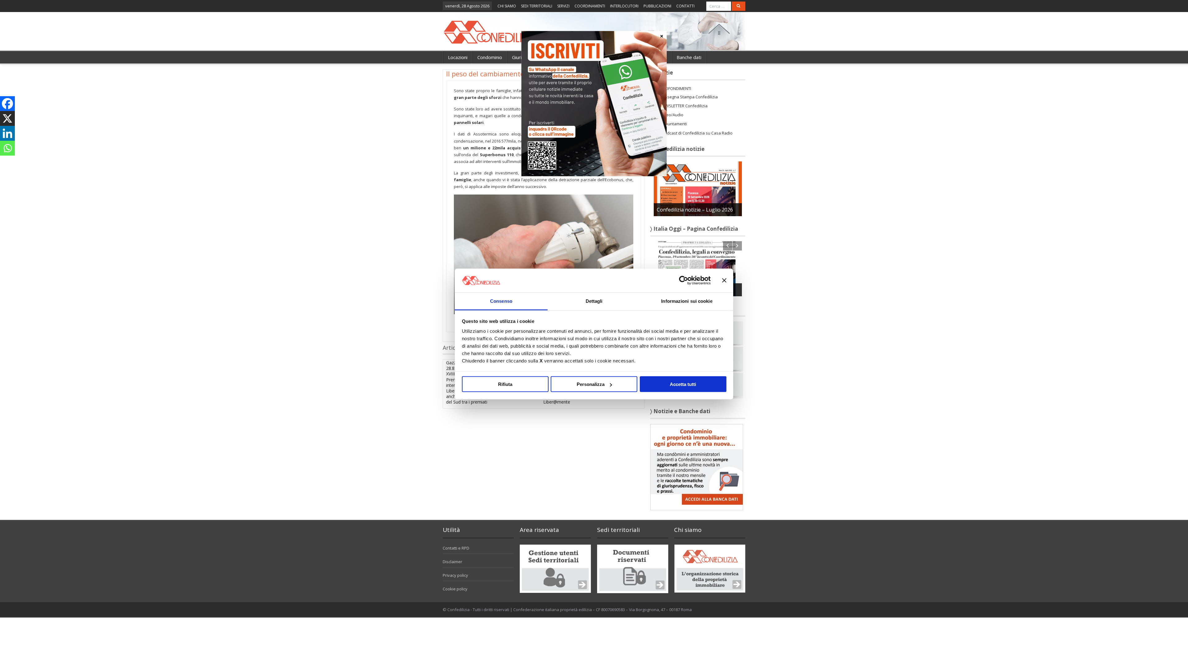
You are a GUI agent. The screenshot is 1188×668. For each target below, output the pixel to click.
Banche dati (689, 57)
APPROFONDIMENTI (673, 88)
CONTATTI (685, 6)
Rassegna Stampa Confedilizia (689, 97)
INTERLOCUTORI (624, 6)
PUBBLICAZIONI (657, 6)
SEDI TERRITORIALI (536, 6)
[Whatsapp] (7, 148)
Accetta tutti (683, 384)
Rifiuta (505, 384)
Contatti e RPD (456, 548)
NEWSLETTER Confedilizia (684, 106)
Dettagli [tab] (594, 300)
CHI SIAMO (506, 6)
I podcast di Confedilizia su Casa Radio (696, 133)
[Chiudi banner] (724, 280)
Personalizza (591, 384)
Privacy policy (455, 575)
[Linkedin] (7, 133)
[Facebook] (7, 103)
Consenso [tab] (501, 300)
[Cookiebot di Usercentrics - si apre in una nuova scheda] (683, 280)
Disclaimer (452, 561)
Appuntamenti (673, 123)
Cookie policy (455, 589)
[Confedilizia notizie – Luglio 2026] (698, 188)
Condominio (489, 57)
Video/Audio (671, 115)
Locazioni (457, 57)
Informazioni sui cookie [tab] (686, 300)
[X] (7, 118)
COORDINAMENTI (590, 6)
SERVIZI (563, 6)
